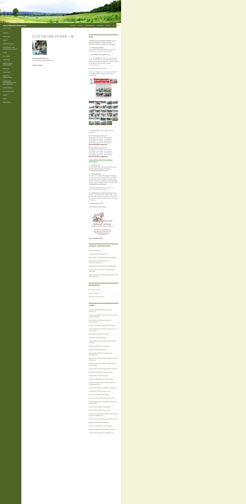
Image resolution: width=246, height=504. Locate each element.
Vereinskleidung (96, 174)
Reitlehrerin (6, 56)
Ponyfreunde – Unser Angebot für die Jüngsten (103, 257)
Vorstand (72, 25)
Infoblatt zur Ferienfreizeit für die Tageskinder (102, 266)
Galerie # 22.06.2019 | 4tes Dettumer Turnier (102, 429)
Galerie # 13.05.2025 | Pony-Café (98, 334)
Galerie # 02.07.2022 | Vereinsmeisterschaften (102, 388)
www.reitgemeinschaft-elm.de (14, 25)
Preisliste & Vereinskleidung (7, 76)
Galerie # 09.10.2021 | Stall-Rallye (99, 394)
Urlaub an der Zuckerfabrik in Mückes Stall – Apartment (9, 82)
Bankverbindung (90, 25)
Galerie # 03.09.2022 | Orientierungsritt (100, 372)
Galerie (5, 52)
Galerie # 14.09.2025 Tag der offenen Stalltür (102, 325)
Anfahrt (5, 95)
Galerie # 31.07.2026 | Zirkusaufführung (101, 433)
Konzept (5, 40)
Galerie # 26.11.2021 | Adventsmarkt (100, 391)
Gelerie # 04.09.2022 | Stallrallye (98, 375)
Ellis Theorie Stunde (95, 289)
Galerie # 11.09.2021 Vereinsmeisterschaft (101, 398)
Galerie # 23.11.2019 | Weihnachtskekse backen (103, 419)
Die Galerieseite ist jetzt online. (98, 68)
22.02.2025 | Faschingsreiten (97, 337)
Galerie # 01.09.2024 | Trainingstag (99, 346)
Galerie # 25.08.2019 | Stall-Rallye (99, 422)
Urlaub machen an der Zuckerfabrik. (102, 193)
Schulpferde (6, 72)
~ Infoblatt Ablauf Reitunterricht (98, 170)
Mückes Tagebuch (94, 293)
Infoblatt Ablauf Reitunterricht (98, 254)
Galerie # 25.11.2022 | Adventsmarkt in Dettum (103, 368)
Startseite (5, 33)
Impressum (100, 25)
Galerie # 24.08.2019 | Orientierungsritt (100, 426)
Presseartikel (7, 102)
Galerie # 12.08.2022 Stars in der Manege (101, 379)
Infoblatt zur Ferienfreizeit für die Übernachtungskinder (99, 261)
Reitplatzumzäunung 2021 (96, 296)
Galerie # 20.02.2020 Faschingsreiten (100, 407)
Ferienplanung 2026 (97, 47)
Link (114, 25)
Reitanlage (6, 68)
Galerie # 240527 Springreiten (98, 349)
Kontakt (108, 25)
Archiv (5, 98)
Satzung (80, 25)
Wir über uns (6, 36)
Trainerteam (99, 187)
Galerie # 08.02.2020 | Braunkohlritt (99, 410)
